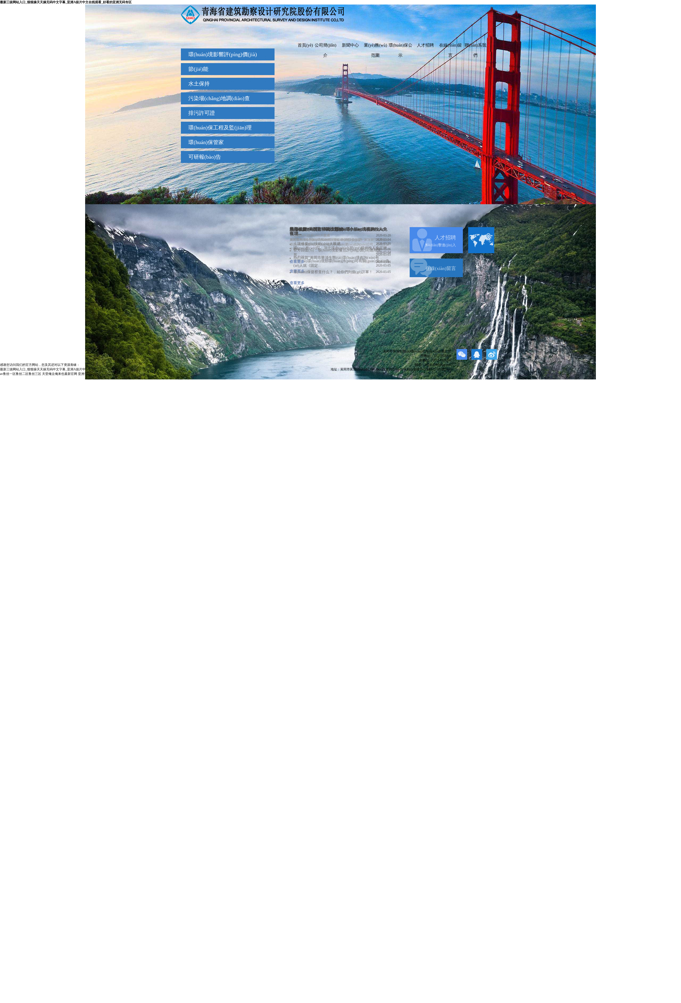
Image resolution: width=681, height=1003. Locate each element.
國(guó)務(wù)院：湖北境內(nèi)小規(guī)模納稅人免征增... (342, 248)
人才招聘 (425, 45)
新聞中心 (350, 45)
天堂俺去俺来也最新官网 (59, 374)
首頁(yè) (305, 45)
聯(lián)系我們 (475, 46)
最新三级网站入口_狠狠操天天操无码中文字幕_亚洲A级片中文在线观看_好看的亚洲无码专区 (66, 2)
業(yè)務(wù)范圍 (375, 46)
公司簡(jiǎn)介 (325, 46)
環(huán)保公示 (400, 46)
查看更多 (297, 262)
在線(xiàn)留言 (450, 46)
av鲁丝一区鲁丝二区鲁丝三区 (20, 374)
